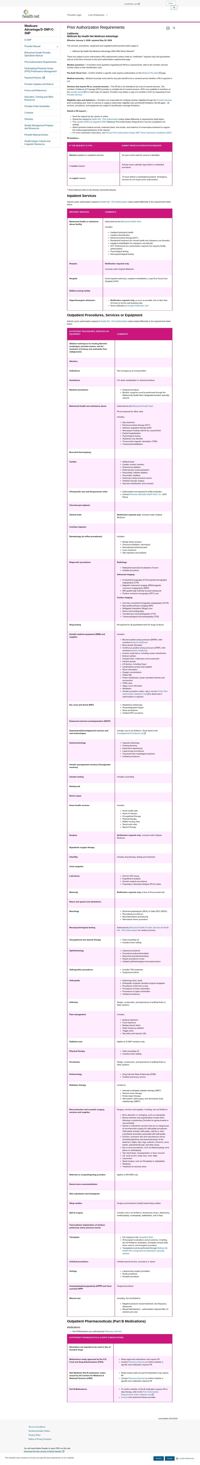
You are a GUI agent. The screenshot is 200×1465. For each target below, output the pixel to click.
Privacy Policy (34, 1435)
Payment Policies (40, 77)
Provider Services (164, 100)
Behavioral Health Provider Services (144, 927)
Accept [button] (169, 1458)
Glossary (28, 119)
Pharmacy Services (113, 1331)
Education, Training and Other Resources (38, 98)
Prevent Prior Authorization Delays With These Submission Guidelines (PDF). (138, 133)
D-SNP (27, 40)
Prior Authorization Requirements (40, 62)
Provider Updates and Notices (38, 84)
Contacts (28, 112)
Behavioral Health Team (131, 221)
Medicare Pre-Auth (151, 73)
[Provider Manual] (57, 46)
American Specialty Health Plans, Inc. (146, 494)
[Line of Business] (106, 15)
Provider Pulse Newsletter (37, 106)
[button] (185, 1458)
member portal (77, 92)
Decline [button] (158, 1458)
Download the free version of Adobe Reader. (44, 1451)
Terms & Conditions (37, 1427)
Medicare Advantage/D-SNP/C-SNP (39, 29)
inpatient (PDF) (83, 122)
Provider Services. (75, 95)
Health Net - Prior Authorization (105, 119)
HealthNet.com (133, 4)
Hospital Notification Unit (137, 306)
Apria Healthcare (140, 642)
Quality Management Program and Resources (38, 127)
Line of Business (96, 15)
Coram (124, 1397)
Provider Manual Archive (36, 135)
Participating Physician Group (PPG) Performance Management (40, 70)
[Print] (168, 28)
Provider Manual (32, 46)
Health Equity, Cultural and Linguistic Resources (37, 142)
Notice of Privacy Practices (40, 1439)
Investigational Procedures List (131, 733)
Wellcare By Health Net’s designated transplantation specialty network (144, 1251)
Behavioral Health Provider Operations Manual (37, 54)
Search (174, 7)
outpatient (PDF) (99, 122)
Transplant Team (146, 1237)
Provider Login (74, 15)
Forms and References (35, 90)
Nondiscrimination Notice (39, 1431)
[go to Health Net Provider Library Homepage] (31, 13)
